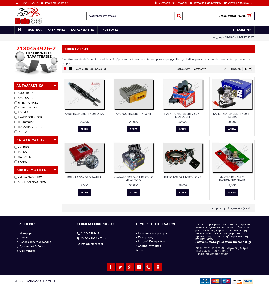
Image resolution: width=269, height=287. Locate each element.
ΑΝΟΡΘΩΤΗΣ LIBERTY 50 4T (133, 113)
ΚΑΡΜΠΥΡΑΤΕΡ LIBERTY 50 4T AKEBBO (232, 115)
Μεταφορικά (26, 233)
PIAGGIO (229, 37)
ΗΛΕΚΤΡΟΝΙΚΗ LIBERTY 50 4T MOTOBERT (182, 115)
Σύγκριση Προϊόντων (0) (91, 68)
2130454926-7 (90, 233)
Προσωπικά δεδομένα (32, 246)
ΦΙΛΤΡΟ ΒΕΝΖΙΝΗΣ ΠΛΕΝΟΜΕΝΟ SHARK (232, 179)
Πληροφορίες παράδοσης (35, 241)
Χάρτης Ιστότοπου (149, 245)
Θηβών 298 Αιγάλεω (93, 238)
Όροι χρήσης (27, 250)
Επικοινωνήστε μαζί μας (153, 233)
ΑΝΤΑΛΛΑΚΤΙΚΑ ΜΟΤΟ (41, 281)
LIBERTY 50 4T (245, 37)
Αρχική (217, 37)
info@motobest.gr (92, 243)
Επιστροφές (145, 237)
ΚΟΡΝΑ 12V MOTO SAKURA (84, 177)
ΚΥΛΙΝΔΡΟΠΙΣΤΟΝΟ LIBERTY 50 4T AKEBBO (133, 179)
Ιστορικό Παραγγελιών (151, 241)
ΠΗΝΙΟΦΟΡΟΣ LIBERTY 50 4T (182, 177)
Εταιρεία (24, 237)
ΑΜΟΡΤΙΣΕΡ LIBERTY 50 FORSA (84, 113)
